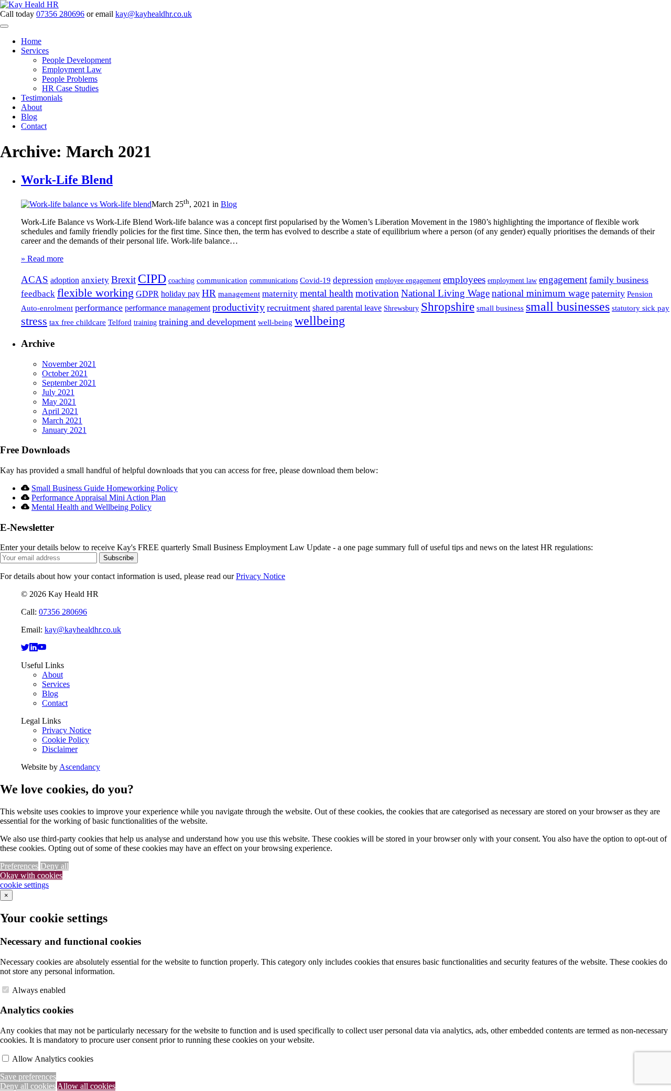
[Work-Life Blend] (86, 204)
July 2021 (58, 392)
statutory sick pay (640, 308)
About (31, 107)
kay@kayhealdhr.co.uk (153, 13)
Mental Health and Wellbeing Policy (91, 507)
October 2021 (65, 373)
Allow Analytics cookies (52, 1058)
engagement (563, 279)
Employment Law (72, 69)
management (239, 294)
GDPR (147, 293)
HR (209, 293)
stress (34, 321)
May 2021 (59, 401)
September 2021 (69, 382)
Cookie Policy (65, 739)
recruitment (288, 307)
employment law (512, 281)
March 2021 (62, 420)
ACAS (34, 279)
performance (99, 307)
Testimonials (41, 97)
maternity (280, 294)
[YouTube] (42, 647)
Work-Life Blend (67, 180)
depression (353, 280)
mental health (326, 293)
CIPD (152, 279)
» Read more (42, 258)
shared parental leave (347, 307)
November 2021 (69, 363)
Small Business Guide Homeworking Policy (104, 488)
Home (31, 41)
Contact (34, 126)
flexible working (95, 292)
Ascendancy (79, 766)
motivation (377, 293)
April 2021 (60, 411)
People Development (76, 60)
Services (35, 50)
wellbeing (320, 321)
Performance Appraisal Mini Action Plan (98, 497)
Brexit (123, 279)
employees (464, 279)
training (145, 322)
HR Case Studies (70, 88)
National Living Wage (445, 293)
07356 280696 (60, 13)
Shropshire (447, 306)
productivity (238, 307)
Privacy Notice (260, 576)
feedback (38, 294)
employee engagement (408, 281)
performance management (167, 307)
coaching (181, 281)
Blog (29, 116)
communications (274, 281)
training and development (207, 322)
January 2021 (64, 430)
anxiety (95, 280)
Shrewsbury (401, 308)
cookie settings (24, 884)
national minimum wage (540, 293)
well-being (275, 322)
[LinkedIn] (33, 647)
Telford (120, 322)
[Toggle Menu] (4, 26)
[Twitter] (25, 647)
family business (618, 280)
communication (222, 280)
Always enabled (39, 990)
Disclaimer (60, 749)
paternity (608, 293)
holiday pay (180, 293)
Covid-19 (315, 280)
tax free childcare (77, 322)
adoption (64, 280)
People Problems (70, 78)
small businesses (568, 306)
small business (500, 308)
